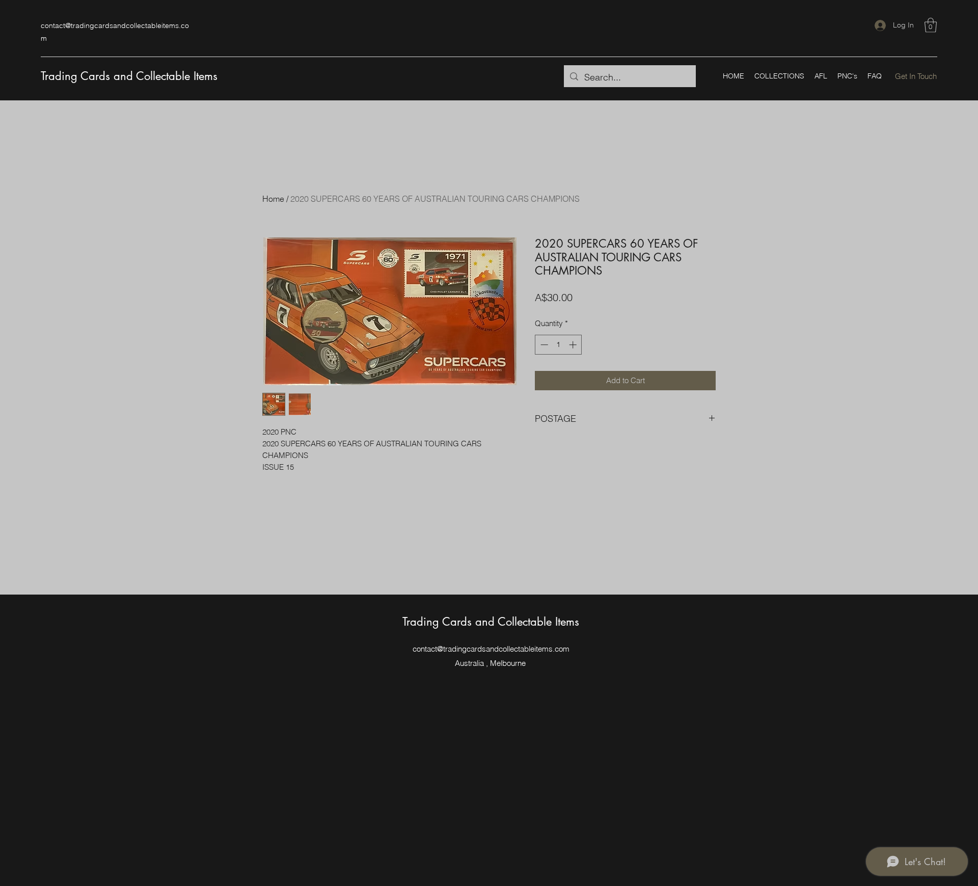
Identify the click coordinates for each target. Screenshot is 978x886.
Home (273, 199)
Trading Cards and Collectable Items (129, 76)
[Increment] (574, 344)
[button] (931, 25)
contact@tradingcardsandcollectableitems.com (491, 649)
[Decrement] (543, 344)
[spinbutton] (558, 344)
